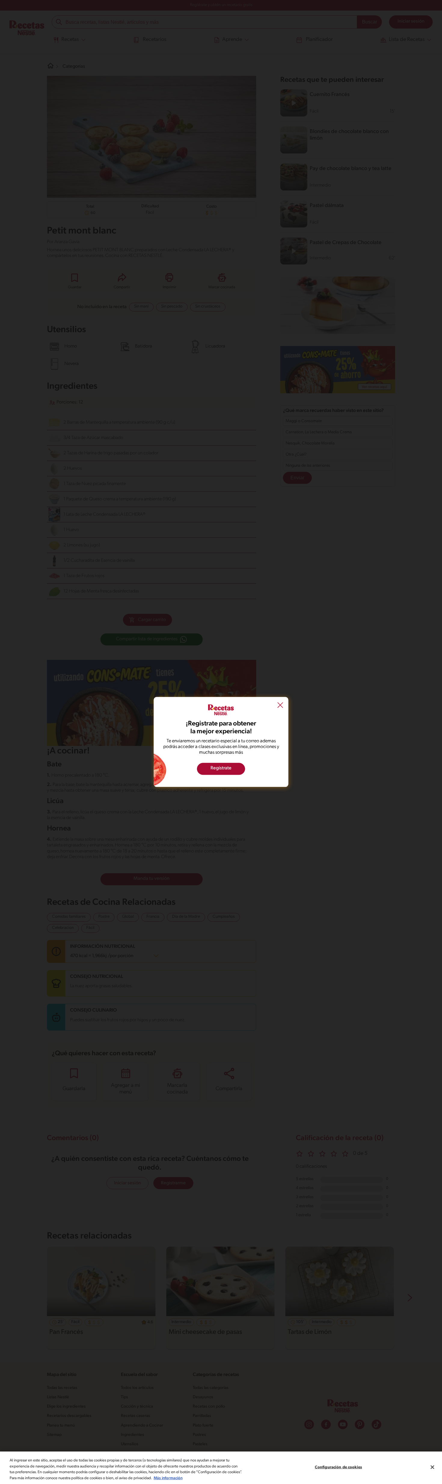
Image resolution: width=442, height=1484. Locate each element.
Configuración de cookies (338, 1467)
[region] (221, 1468)
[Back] (280, 706)
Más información (168, 1478)
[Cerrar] (432, 1467)
